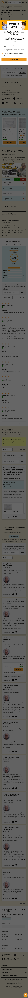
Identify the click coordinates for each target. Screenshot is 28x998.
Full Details (14, 63)
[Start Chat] (25, 995)
